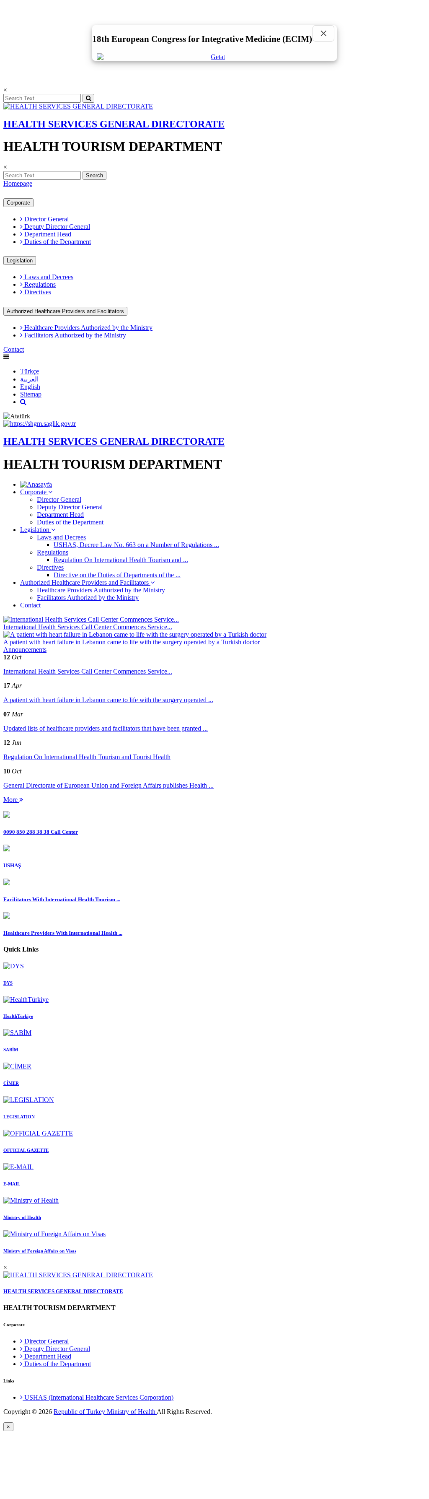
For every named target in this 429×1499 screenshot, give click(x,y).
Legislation (20, 260)
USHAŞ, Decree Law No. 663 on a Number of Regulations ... (136, 544)
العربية (29, 379)
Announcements (25, 649)
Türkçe (29, 371)
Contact (13, 349)
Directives (37, 292)
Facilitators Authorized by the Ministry (74, 335)
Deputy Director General (56, 226)
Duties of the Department (57, 241)
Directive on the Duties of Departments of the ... (117, 574)
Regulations (39, 284)
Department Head (47, 234)
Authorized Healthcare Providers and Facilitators (65, 311)
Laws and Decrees (48, 276)
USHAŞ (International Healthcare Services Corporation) (98, 1397)
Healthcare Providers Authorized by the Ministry (87, 327)
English (30, 386)
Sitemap (30, 394)
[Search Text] (23, 401)
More (11, 799)
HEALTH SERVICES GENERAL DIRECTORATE (114, 124)
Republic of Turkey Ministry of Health (105, 1411)
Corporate (18, 203)
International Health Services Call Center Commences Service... (87, 626)
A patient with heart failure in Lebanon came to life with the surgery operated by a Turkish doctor (131, 642)
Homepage (17, 183)
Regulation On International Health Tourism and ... (121, 559)
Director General (46, 219)
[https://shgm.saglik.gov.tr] (39, 423)
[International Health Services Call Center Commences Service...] (91, 619)
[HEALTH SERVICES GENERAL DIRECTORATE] (78, 106)
